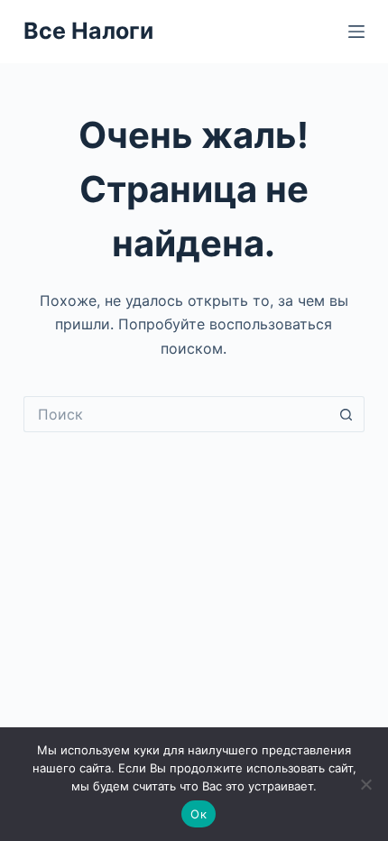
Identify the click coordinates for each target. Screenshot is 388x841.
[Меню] (356, 31)
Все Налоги (88, 30)
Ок (198, 814)
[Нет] (365, 784)
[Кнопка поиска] (346, 414)
